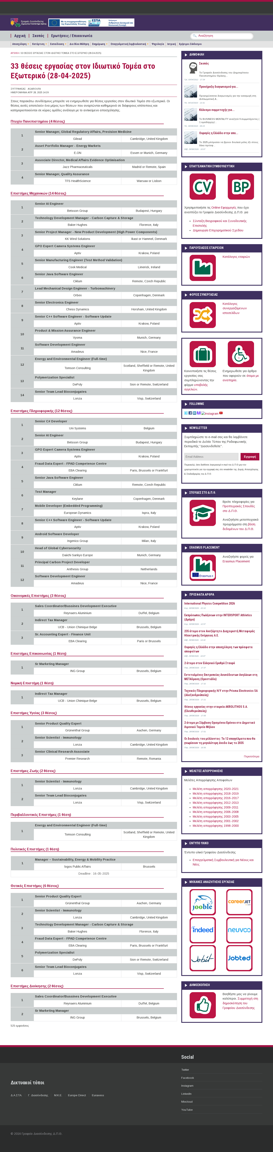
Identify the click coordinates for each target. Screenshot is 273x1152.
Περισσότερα (251, 756)
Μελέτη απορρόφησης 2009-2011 (215, 807)
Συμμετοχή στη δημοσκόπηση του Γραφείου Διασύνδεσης (240, 1003)
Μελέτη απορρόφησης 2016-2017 (216, 798)
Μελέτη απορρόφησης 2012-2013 (216, 802)
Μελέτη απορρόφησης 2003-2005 (216, 816)
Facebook (187, 1077)
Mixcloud (187, 1101)
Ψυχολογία (158, 44)
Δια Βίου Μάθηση (79, 44)
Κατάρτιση (38, 44)
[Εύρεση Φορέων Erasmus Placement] (202, 580)
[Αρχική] (72, 25)
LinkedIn (186, 1093)
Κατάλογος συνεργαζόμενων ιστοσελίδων (235, 308)
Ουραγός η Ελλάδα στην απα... (218, 133)
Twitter (185, 1069)
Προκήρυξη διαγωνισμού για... (218, 86)
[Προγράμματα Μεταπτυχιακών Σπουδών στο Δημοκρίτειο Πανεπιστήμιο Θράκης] (202, 525)
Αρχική (20, 36)
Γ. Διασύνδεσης (38, 1095)
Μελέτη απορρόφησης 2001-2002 (216, 821)
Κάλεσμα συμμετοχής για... (217, 110)
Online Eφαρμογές (223, 207)
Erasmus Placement (236, 561)
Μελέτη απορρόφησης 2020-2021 (216, 789)
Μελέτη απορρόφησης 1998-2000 (216, 825)
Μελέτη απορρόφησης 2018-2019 (216, 793)
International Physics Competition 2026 (209, 603)
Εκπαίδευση (57, 44)
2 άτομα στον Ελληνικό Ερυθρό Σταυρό (209, 663)
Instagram (187, 1085)
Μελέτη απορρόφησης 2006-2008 (216, 812)
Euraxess (98, 1095)
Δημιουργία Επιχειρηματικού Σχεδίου (218, 230)
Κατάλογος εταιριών (236, 256)
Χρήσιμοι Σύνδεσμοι (190, 44)
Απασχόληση (19, 44)
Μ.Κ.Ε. (58, 1095)
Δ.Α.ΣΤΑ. (16, 1095)
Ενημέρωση (98, 44)
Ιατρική (171, 44)
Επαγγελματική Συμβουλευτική (128, 44)
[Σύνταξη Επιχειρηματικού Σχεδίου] (241, 199)
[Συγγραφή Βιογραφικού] (202, 199)
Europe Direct (77, 1095)
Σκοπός (38, 36)
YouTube (187, 1109)
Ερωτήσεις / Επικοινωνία (71, 36)
